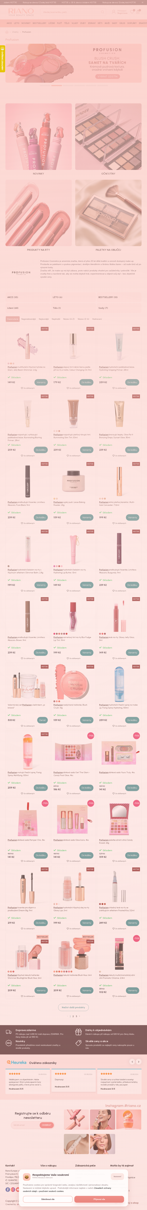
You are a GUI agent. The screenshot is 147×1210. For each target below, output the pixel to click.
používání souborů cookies (51, 1191)
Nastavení (117, 1176)
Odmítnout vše (47, 1199)
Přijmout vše (99, 1199)
